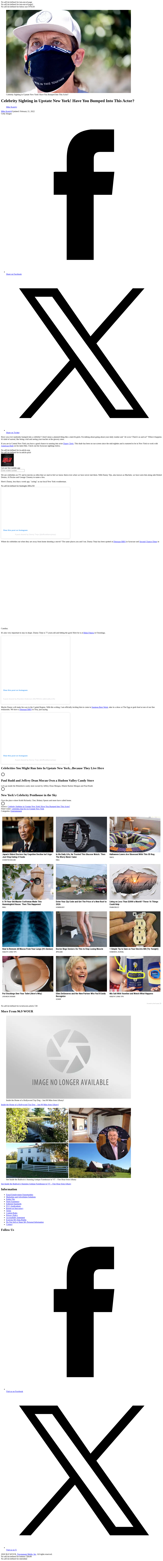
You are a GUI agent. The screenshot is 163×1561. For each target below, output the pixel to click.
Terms (8, 1211)
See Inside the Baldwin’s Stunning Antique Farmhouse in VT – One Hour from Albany (36, 1184)
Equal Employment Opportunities (19, 1195)
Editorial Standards (13, 1204)
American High (7, 446)
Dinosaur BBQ (119, 542)
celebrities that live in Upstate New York (28, 809)
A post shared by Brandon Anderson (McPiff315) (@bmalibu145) (29, 699)
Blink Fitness (88, 633)
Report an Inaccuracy (14, 1208)
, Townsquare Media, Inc (26, 1554)
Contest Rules (11, 1213)
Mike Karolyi (6, 111)
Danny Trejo (68, 443)
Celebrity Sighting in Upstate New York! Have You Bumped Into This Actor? (39, 806)
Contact (9, 1224)
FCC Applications (13, 1206)
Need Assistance (12, 1201)
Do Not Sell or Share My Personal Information (25, 1222)
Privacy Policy (12, 1215)
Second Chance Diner (148, 542)
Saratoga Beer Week (100, 707)
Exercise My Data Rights (16, 1220)
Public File (10, 1199)
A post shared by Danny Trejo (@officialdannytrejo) (35, 534)
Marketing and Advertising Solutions (21, 1197)
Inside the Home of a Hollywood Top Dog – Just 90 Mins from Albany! (30, 1105)
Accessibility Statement (15, 1217)
